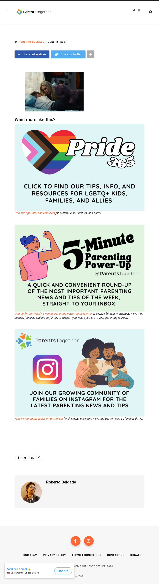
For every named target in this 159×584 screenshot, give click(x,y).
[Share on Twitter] (12, 96)
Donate (135, 555)
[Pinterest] (39, 458)
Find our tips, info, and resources (35, 213)
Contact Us (115, 555)
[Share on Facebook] (12, 86)
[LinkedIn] (32, 458)
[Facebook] (75, 541)
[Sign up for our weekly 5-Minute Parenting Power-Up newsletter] (80, 167)
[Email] (12, 106)
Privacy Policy (54, 555)
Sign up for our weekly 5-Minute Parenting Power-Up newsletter (53, 313)
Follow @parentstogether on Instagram (39, 418)
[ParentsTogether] (34, 12)
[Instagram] (89, 541)
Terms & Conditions (86, 555)
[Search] (148, 12)
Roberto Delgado (32, 42)
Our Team (30, 555)
